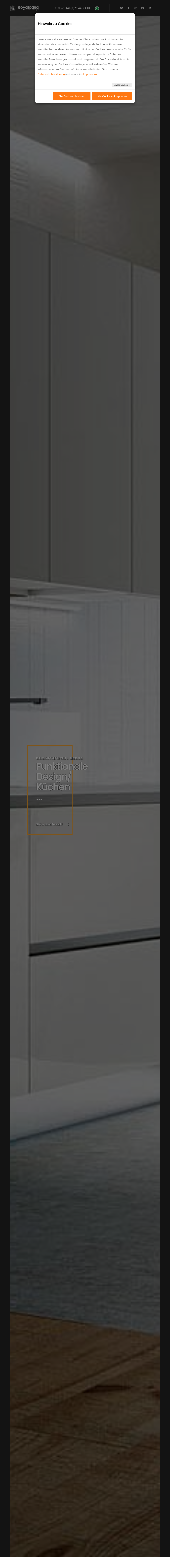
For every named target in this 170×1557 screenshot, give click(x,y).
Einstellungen (121, 85)
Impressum (90, 74)
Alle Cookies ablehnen (72, 96)
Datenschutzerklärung (51, 74)
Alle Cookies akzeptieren (112, 96)
